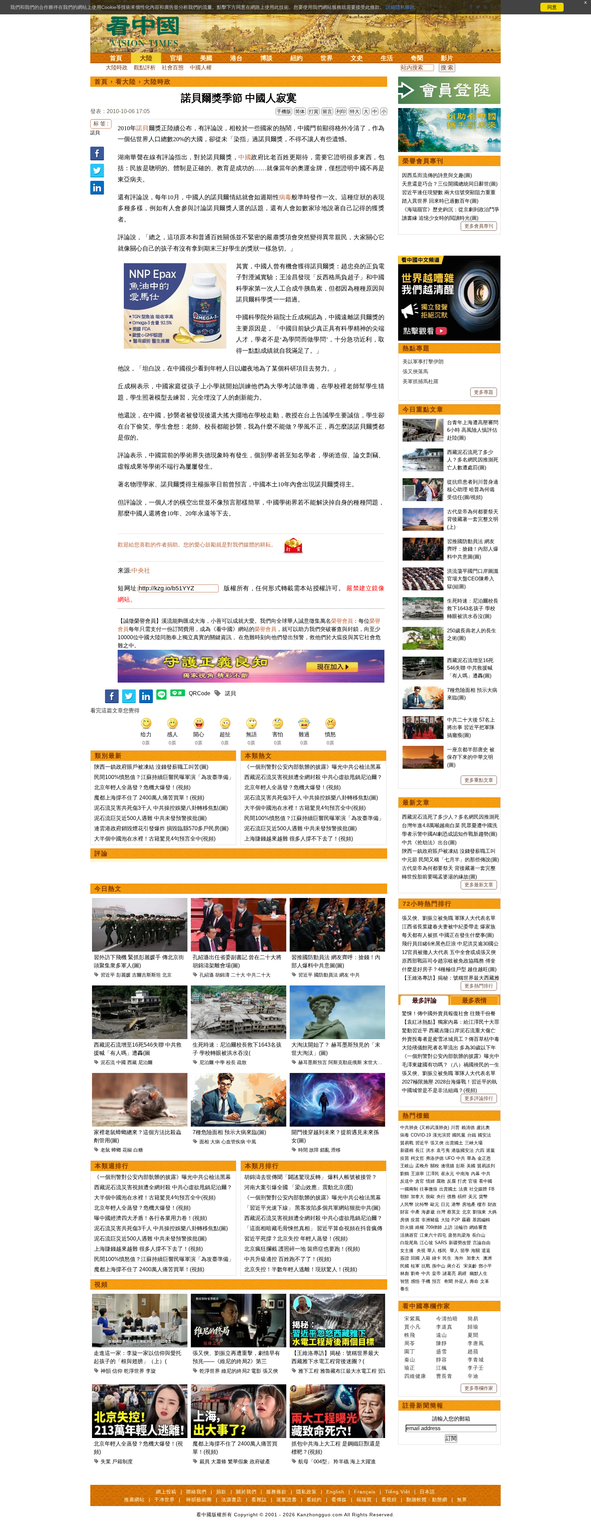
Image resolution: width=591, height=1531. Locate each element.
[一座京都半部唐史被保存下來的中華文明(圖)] (423, 749)
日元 (445, 1204)
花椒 (127, 1150)
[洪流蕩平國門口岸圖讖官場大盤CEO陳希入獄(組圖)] (423, 571)
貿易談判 (486, 1165)
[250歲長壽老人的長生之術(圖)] (423, 630)
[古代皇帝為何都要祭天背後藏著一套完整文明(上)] (423, 511)
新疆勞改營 (460, 1242)
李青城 (476, 1359)
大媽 (492, 1211)
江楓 (441, 1368)
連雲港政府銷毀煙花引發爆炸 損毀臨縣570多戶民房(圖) (161, 828)
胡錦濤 (222, 975)
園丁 (409, 1351)
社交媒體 (478, 1189)
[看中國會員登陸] (449, 90)
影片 (447, 58)
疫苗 (404, 1158)
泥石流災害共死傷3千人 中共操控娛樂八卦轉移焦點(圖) (161, 808)
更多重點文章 (478, 780)
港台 (236, 58)
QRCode (199, 693)
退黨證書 (286, 1499)
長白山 (478, 1235)
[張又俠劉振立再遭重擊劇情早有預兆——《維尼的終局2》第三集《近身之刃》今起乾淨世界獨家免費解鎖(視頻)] (238, 1298)
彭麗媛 (123, 975)
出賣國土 (454, 1142)
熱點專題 (416, 348)
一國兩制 (409, 1189)
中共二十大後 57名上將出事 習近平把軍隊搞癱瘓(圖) (471, 727)
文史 (357, 58)
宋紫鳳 (412, 1318)
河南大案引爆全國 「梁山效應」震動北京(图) (298, 1187)
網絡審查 (478, 1227)
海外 (460, 1258)
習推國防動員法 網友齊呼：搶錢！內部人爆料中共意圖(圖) (472, 549)
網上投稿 (166, 1491)
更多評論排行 (478, 1098)
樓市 (481, 1204)
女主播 (407, 1250)
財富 (404, 1211)
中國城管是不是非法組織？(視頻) (439, 1090)
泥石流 (108, 1062)
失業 (106, 1461)
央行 (440, 1196)
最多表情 (474, 1000)
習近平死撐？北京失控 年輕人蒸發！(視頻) (295, 1238)
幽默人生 (478, 1273)
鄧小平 (485, 1265)
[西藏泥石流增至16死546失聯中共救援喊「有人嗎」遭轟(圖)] (139, 989)
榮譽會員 (342, 621)
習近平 (108, 975)
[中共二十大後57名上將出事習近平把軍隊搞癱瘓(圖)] (423, 720)
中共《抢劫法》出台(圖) (429, 842)
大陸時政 (117, 67)
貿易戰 (406, 1142)
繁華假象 (238, 1461)
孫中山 (438, 1265)
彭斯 (460, 1165)
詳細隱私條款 (400, 7)
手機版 (284, 111)
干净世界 (164, 1499)
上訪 (448, 1227)
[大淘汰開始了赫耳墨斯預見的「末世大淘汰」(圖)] (337, 989)
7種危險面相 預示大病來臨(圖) (229, 1132)
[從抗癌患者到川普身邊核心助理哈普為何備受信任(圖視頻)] (423, 482)
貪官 (419, 1181)
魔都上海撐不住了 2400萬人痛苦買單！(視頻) (149, 798)
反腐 (451, 1181)
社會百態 (173, 67)
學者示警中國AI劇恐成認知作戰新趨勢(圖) (449, 834)
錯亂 (325, 1150)
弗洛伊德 (435, 1158)
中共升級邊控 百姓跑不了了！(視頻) (287, 1259)
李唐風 (476, 1343)
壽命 (474, 1281)
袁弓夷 (443, 1150)
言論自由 (481, 1242)
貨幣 (483, 1196)
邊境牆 (447, 1165)
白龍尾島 (409, 1242)
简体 (300, 111)
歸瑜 (473, 1327)
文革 (484, 1281)
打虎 (462, 1181)
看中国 (146, 31)
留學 (464, 1250)
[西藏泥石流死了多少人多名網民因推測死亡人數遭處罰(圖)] (423, 452)
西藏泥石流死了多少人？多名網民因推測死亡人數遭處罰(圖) (472, 459)
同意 (552, 7)
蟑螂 (116, 1150)
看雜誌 (259, 1499)
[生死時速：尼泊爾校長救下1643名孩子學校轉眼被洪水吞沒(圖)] (238, 989)
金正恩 (484, 1158)
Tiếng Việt (397, 1491)
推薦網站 (134, 1499)
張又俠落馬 (415, 371)
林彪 (404, 1273)
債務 (451, 1196)
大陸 (146, 58)
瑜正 (409, 1368)
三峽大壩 (474, 1142)
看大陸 (126, 81)
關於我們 (246, 1491)
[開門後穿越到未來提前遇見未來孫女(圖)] (337, 1077)
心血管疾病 (233, 1141)
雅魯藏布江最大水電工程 (348, 1371)
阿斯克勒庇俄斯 (345, 1062)
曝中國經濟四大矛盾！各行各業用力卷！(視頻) (150, 1218)
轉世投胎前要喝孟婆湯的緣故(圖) (439, 876)
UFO (450, 1158)
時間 (303, 1150)
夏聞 (473, 1335)
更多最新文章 (478, 884)
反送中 (406, 1181)
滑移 (336, 1150)
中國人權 (201, 67)
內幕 (475, 1173)
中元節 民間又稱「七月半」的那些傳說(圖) (450, 859)
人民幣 (406, 1204)
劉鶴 (404, 1173)
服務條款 (276, 1491)
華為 (471, 1158)
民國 (404, 1265)
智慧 (404, 1281)
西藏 (132, 1062)
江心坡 (426, 1242)
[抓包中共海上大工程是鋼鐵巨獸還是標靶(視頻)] (337, 1388)
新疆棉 (406, 1150)
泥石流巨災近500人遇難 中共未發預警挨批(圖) (150, 818)
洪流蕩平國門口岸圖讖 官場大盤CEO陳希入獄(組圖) (472, 578)
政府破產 (260, 1461)
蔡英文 (453, 1211)
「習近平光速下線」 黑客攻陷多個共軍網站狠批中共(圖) (312, 1208)
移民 (442, 1250)
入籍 (425, 1258)
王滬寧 (417, 1173)
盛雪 (441, 1351)
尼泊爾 (145, 1062)
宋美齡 (470, 1265)
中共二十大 (259, 975)
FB (492, 1189)
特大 (354, 111)
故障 (314, 1150)
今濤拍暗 (447, 1318)
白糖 (138, 1150)
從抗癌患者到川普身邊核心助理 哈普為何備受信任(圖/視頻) (472, 489)
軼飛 (409, 1335)
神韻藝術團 (199, 1499)
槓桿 (462, 1196)
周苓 (409, 1343)
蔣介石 (454, 1265)
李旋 (151, 1371)
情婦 (430, 1181)
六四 (479, 1150)
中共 (355, 975)
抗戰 (425, 1265)
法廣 (463, 1189)
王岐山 (406, 1165)
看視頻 (389, 1499)
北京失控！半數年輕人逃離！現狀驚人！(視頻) (300, 1269)
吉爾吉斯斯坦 (146, 975)
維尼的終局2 (235, 1371)
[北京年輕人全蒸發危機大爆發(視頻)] (139, 1388)
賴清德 (468, 1127)
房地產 (468, 1204)
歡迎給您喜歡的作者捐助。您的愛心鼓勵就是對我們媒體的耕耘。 (197, 545)
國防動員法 (326, 975)
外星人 (461, 1281)
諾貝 (95, 132)
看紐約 (314, 1499)
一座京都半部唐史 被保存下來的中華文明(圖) (471, 757)
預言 (437, 1281)
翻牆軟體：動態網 (426, 1499)
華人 (431, 1250)
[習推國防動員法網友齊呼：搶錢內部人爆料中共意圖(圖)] (337, 902)
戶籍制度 (122, 1461)
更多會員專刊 (478, 226)
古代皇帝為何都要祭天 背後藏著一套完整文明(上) (472, 519)
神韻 (106, 1371)
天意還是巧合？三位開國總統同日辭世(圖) (450, 184)
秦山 (409, 1359)
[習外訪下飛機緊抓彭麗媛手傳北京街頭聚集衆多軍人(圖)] (139, 902)
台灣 (440, 1211)
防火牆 (406, 1227)
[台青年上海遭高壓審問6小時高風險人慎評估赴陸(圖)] (423, 422)
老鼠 (105, 1150)
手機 (425, 1281)
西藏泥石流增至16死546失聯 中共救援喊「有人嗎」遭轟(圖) (470, 668)
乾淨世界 (134, 1371)
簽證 (404, 1258)
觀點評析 (145, 67)
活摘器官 (409, 1235)
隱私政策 (306, 1491)
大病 (215, 1141)
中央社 (141, 570)
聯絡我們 (196, 1491)
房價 (404, 1219)
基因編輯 (481, 1219)
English (335, 1491)
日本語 (427, 1491)
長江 (419, 1150)
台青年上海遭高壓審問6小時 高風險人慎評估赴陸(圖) (472, 430)
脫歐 (430, 1196)
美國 (206, 58)
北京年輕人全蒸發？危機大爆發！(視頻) (142, 787)
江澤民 (432, 1173)
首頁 (116, 58)
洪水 (430, 1150)
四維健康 (415, 1376)
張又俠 (270, 1371)
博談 (266, 58)
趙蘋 (473, 1351)
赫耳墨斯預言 (312, 1062)
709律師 (434, 1227)
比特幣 (422, 1204)
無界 (462, 1499)
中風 (251, 1141)
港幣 (455, 1204)
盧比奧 (483, 1127)
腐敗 (440, 1181)
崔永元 (447, 1173)
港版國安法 (462, 1150)
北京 (167, 975)
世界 (326, 58)
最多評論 (424, 1000)
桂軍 (415, 1265)
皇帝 (436, 1273)
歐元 (434, 1204)
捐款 (221, 1491)
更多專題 (483, 392)
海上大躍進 (363, 1461)
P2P (455, 1219)
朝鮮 (404, 1196)
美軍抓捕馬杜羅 (420, 381)
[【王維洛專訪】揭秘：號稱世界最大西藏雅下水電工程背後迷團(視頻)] (337, 1298)
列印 (341, 111)
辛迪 (473, 1376)
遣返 (486, 1250)
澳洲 (487, 1258)
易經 (463, 1273)
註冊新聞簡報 (423, 1405)
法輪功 (461, 1227)
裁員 (204, 1461)
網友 (344, 975)
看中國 (485, 1181)
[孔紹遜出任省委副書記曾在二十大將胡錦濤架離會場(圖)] (238, 902)
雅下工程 (308, 1371)
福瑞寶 (364, 1499)
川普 (455, 1127)
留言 (327, 111)
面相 (204, 1141)
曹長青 (444, 1376)
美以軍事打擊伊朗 (423, 361)
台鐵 (471, 1135)
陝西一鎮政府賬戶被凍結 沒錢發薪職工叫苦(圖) (151, 767)
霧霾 (466, 1219)
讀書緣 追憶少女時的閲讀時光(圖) (440, 218)
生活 (387, 58)
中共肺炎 (409, 1127)
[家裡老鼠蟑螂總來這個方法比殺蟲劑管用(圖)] (139, 1077)
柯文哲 (417, 1158)
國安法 (484, 1135)
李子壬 (476, 1368)
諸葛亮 (449, 1273)
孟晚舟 (422, 1165)
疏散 (242, 1062)
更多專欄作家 (478, 1388)
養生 (404, 1288)
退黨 (490, 1150)
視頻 (101, 1284)
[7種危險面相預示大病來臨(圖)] (238, 1077)
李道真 (444, 1327)
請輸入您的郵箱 (451, 1419)
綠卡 (436, 1258)
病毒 (285, 197)
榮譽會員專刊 (423, 161)
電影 (256, 1371)
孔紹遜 (206, 975)
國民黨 (458, 1135)
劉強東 (479, 1211)
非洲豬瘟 (430, 1219)
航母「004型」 (315, 1461)
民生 (448, 1258)
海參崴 (428, 1211)
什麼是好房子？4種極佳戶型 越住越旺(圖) (449, 969)
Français (365, 1491)
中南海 (462, 1173)
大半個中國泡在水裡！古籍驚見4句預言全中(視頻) (154, 839)
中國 (244, 157)
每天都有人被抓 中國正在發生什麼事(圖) (448, 935)
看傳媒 (339, 1499)
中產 (415, 1211)
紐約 (296, 58)
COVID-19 (421, 1135)
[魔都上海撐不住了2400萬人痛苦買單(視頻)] (238, 1388)
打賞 (313, 111)
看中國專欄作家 (426, 1306)
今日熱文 (108, 888)
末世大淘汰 (375, 1062)
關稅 (434, 1165)
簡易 (473, 1318)
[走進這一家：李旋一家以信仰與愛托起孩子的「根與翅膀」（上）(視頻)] (139, 1298)
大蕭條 (218, 1461)
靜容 (441, 1359)
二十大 (238, 975)
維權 (419, 1227)
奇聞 (417, 58)
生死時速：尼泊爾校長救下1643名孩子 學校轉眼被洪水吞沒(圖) (472, 608)
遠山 (441, 1335)
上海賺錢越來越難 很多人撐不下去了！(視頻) (298, 839)
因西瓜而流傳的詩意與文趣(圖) (437, 175)
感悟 (415, 1281)
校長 (231, 1062)
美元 (472, 1196)
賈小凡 (412, 1327)
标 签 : (100, 123)
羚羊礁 (341, 1461)
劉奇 (415, 1273)
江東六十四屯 (433, 1235)
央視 (421, 1250)
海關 (475, 1250)
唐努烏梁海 (459, 1235)
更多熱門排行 (478, 986)
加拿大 (417, 1196)
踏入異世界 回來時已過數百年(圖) (440, 201)
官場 (176, 58)
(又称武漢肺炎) (434, 1127)
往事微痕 (428, 1189)
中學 (220, 1062)
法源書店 (231, 1499)
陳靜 (441, 1343)
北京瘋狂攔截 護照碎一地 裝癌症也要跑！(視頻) (302, 1249)
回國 (415, 1258)
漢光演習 (441, 1135)
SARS (441, 1242)
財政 (492, 1204)
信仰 (117, 1371)
